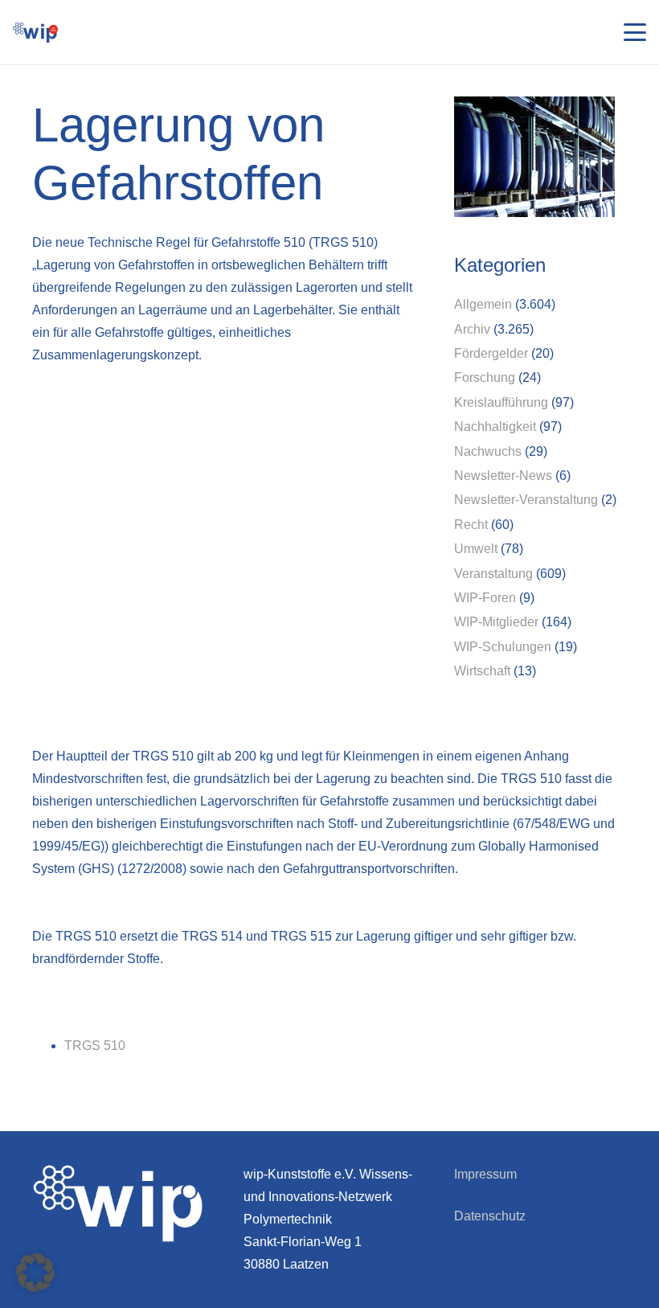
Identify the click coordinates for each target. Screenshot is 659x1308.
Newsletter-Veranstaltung (526, 499)
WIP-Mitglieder (496, 622)
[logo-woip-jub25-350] (35, 33)
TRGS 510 (94, 1045)
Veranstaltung (493, 573)
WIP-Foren (485, 598)
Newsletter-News (503, 475)
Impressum (485, 1174)
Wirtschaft (482, 671)
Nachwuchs (488, 451)
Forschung (484, 377)
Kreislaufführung (501, 402)
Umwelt (475, 549)
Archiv (472, 329)
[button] (635, 32)
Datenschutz (490, 1216)
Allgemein (483, 304)
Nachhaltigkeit (495, 426)
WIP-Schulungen (502, 647)
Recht (471, 524)
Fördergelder (491, 353)
